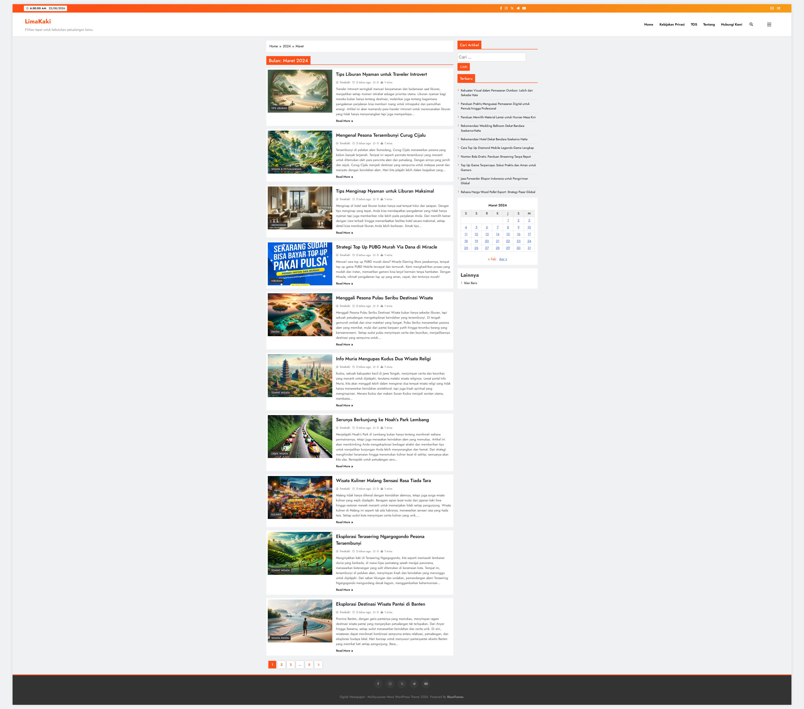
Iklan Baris (470, 283)
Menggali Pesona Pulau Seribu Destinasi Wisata (384, 297)
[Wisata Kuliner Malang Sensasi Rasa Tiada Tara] (300, 497)
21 (497, 241)
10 (529, 227)
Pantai (275, 332)
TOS (694, 24)
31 (529, 248)
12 (476, 234)
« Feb (492, 259)
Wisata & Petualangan (286, 169)
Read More (343, 121)
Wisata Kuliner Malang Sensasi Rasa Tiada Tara (383, 480)
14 (497, 234)
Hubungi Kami (731, 24)
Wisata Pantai (280, 638)
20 (487, 241)
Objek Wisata (279, 454)
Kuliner (276, 514)
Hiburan (276, 281)
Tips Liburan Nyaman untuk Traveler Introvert (381, 74)
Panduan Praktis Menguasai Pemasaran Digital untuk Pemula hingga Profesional (495, 106)
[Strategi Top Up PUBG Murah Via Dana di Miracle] (300, 263)
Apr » (503, 259)
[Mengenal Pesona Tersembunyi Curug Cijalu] (300, 152)
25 (466, 248)
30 (519, 248)
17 (529, 234)
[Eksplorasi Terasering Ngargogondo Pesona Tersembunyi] (300, 553)
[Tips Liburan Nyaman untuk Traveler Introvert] (300, 91)
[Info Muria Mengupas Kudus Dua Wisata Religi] (300, 375)
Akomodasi (278, 225)
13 (487, 234)
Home (648, 24)
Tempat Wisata (280, 393)
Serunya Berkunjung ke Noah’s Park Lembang (382, 419)
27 (487, 248)
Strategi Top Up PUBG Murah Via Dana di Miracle (386, 246)
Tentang (709, 24)
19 (476, 241)
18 (466, 241)
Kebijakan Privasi (672, 24)
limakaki (345, 82)
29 (508, 248)
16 (518, 234)
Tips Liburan (279, 108)
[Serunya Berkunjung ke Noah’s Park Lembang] (300, 436)
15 (508, 234)
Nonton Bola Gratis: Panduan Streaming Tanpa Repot (496, 156)
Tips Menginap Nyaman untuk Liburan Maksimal (385, 191)
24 (529, 241)
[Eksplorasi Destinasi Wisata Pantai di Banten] (300, 621)
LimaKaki (38, 21)
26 (476, 248)
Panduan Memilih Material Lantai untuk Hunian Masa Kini (498, 117)
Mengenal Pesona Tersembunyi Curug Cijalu (381, 135)
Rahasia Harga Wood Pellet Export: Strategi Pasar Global (498, 192)
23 (519, 241)
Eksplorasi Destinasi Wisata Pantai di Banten (380, 604)
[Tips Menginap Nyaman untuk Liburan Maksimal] (300, 208)
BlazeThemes (455, 697)
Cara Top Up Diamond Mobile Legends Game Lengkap (497, 147)
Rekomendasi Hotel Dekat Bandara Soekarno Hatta (494, 139)
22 (508, 241)
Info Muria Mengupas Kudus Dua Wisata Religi (383, 358)
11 (466, 234)
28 (498, 248)
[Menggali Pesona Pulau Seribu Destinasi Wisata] (300, 314)
